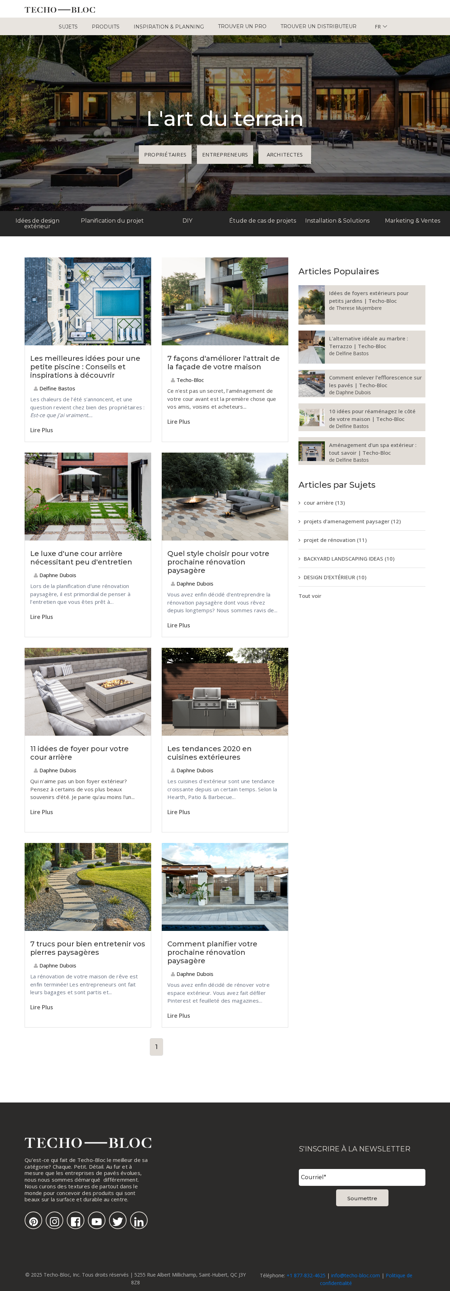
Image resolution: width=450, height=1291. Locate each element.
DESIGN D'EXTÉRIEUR (335, 577)
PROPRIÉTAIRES (165, 154)
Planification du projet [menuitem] (112, 220)
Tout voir (309, 595)
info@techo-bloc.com (355, 1275)
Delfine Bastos (56, 388)
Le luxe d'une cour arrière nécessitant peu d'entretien (81, 557)
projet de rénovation (335, 539)
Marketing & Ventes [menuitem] (412, 220)
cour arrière (324, 502)
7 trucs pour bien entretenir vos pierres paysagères (87, 948)
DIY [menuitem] (187, 220)
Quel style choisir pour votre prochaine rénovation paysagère (218, 562)
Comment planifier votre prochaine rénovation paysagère (212, 952)
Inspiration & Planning (169, 27)
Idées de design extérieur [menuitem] (37, 223)
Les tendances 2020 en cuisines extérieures (209, 752)
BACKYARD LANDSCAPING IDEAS (349, 558)
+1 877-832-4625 (306, 1275)
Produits (106, 27)
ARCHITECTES (285, 154)
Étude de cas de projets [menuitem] (262, 220)
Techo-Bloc (189, 379)
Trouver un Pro (242, 26)
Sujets (68, 27)
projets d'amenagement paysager (352, 521)
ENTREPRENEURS (225, 154)
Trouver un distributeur (318, 26)
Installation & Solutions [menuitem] (337, 220)
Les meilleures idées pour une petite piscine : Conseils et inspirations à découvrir (85, 366)
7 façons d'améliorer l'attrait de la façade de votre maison (223, 362)
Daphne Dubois (57, 575)
